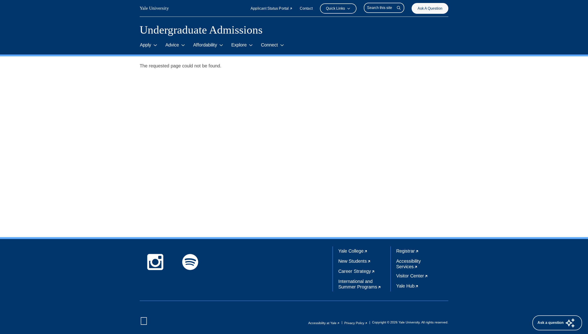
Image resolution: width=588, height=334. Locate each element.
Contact (306, 8)
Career (364, 273)
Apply (145, 44)
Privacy (356, 323)
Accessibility (422, 265)
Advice (172, 44)
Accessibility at (324, 323)
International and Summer (364, 285)
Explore (239, 44)
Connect (269, 44)
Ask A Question (430, 8)
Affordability (205, 44)
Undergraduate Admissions (201, 29)
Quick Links (335, 8)
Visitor (422, 277)
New (364, 263)
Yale (364, 252)
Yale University (154, 8)
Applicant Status (271, 8)
